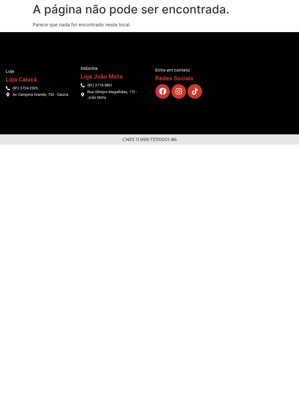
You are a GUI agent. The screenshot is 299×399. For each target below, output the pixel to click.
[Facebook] (162, 91)
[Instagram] (178, 91)
